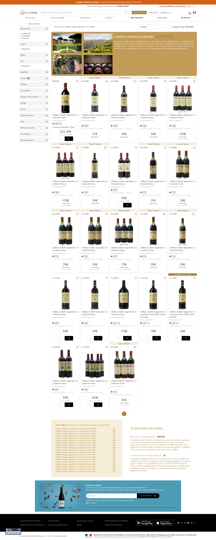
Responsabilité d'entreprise (116, 521)
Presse (79, 525)
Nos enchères (85, 17)
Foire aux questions (113, 525)
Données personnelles (60, 536)
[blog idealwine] (195, 523)
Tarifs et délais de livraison (32, 525)
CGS (49, 536)
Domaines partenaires (58, 525)
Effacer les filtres (34, 24)
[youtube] (188, 523)
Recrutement (54, 521)
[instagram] (185, 523)
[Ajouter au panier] (69, 138)
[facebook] (178, 523)
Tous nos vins (30, 17)
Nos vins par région (57, 17)
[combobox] (190, 6)
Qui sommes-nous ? (85, 521)
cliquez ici (100, 6)
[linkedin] (191, 523)
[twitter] (181, 523)
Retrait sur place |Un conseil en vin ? (108, 6)
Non (95, 503)
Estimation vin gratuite (30, 521)
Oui (89, 503)
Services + (109, 17)
